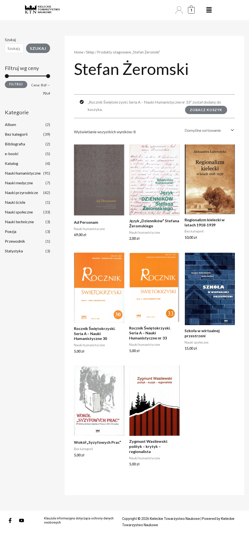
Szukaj (10, 39)
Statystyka (14, 251)
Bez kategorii (16, 134)
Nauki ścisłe (15, 202)
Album (10, 124)
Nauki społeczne (19, 212)
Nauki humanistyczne (23, 173)
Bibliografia (15, 144)
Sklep (90, 52)
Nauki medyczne (19, 182)
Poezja (10, 231)
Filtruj (16, 84)
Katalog (11, 163)
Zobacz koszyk (206, 110)
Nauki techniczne (19, 221)
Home (78, 52)
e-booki (11, 153)
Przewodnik (15, 241)
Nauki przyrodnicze (21, 192)
